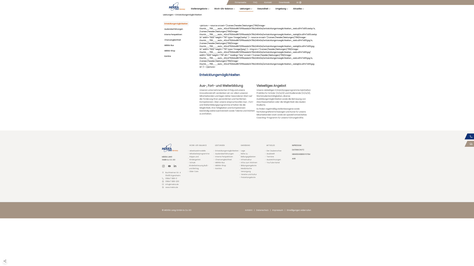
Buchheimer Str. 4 (173, 172)
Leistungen (245, 8)
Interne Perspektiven (173, 34)
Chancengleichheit (172, 40)
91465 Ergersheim (172, 175)
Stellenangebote (199, 8)
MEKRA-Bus (169, 45)
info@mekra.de (172, 184)
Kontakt (268, 2)
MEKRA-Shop (169, 51)
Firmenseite (240, 2)
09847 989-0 (171, 178)
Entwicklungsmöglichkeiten (176, 23)
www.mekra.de (171, 187)
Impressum (277, 210)
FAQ (255, 2)
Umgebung (280, 8)
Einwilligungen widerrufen (299, 210)
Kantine (167, 56)
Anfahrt (249, 210)
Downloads (284, 2)
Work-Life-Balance (223, 8)
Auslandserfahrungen (173, 29)
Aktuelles (297, 8)
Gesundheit (262, 8)
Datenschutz (262, 210)
